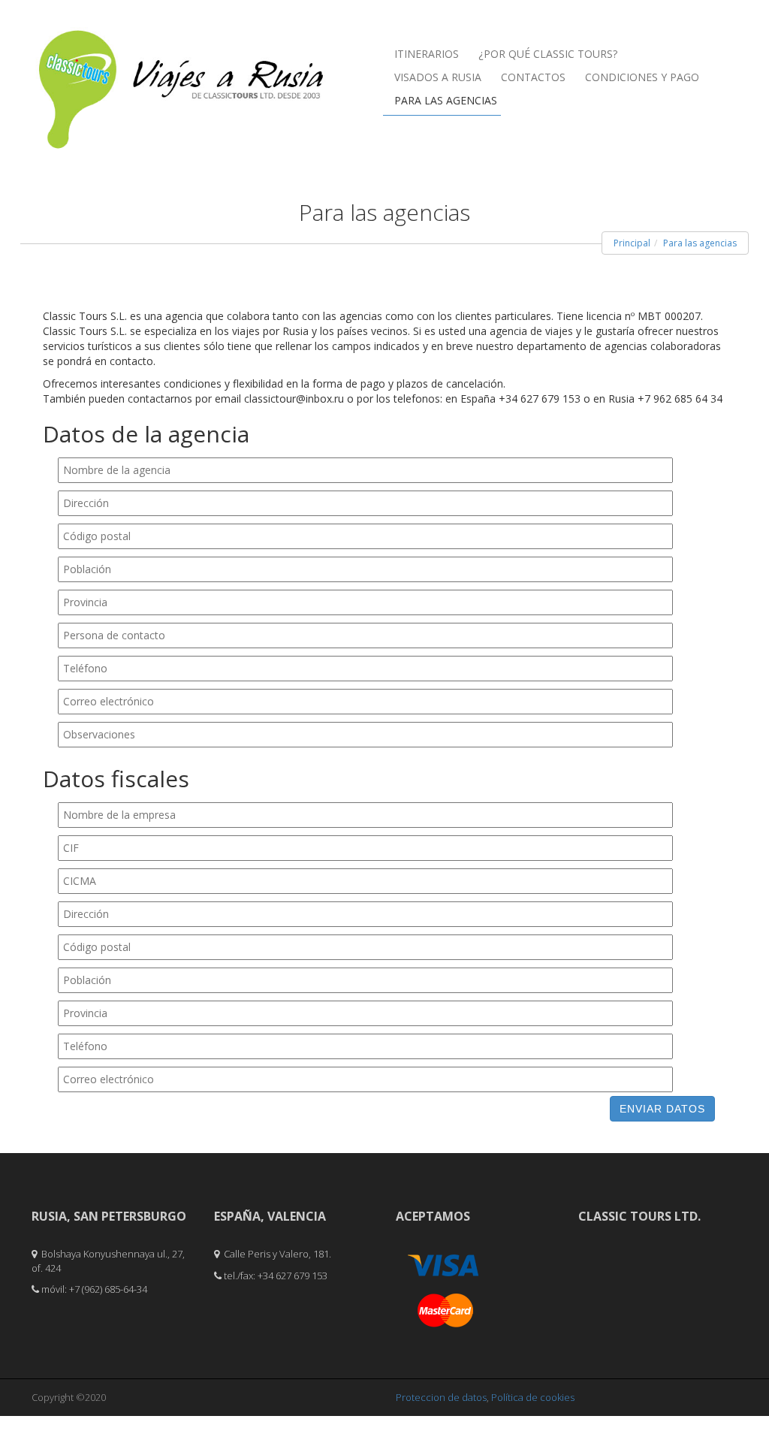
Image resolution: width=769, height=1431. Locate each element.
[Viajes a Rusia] (182, 61)
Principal (632, 243)
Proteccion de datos (441, 1397)
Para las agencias (445, 100)
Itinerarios (426, 54)
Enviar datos (662, 1109)
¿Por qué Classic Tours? (547, 54)
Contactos (533, 77)
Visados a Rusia (437, 77)
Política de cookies (532, 1397)
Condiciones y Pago (642, 77)
